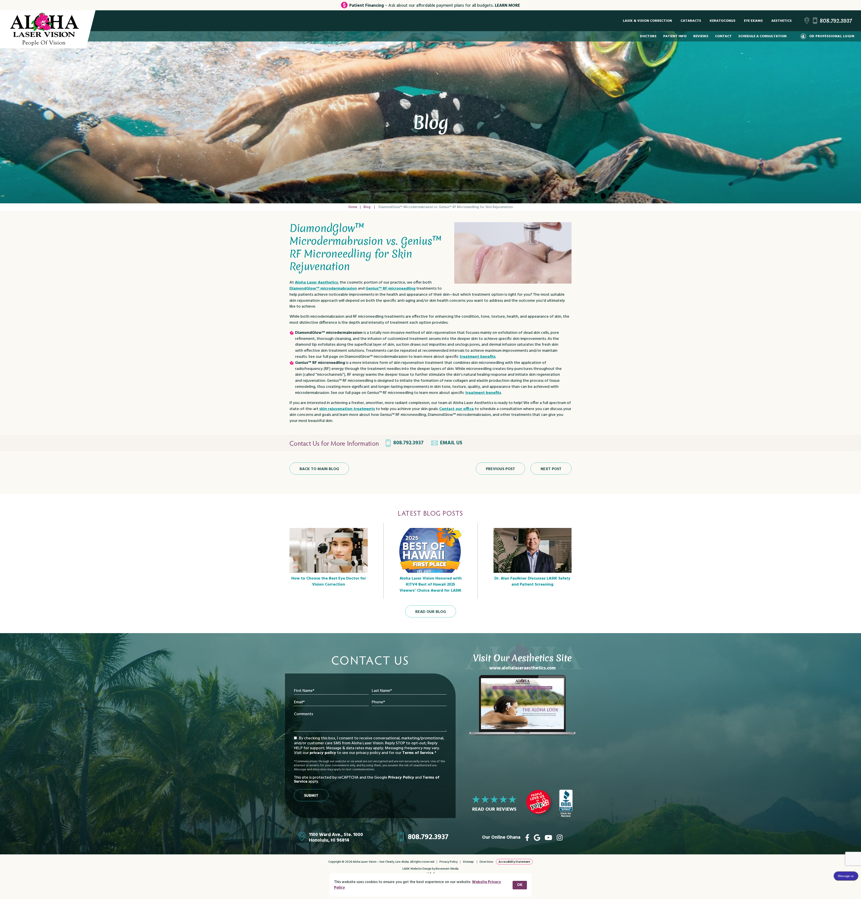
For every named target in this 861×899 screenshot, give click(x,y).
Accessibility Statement (514, 861)
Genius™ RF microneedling (390, 288)
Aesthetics (781, 21)
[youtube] (548, 837)
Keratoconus (722, 21)
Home (352, 207)
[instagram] (560, 837)
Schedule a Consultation (762, 36)
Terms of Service (417, 753)
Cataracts (691, 21)
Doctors (648, 36)
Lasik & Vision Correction (647, 21)
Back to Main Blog (319, 469)
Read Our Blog (430, 612)
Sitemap (468, 861)
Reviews (700, 36)
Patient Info (675, 36)
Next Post (551, 469)
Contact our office (456, 409)
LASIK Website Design (416, 868)
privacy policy (323, 753)
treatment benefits (478, 357)
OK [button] (519, 885)
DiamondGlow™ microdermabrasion (323, 288)
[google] (537, 837)
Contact (723, 36)
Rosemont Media (447, 868)
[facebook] (527, 837)
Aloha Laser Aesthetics (316, 282)
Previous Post (500, 469)
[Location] (806, 20)
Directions (486, 861)
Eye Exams (753, 21)
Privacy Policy (401, 777)
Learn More (507, 5)
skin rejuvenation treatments (347, 409)
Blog (366, 207)
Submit (311, 796)
